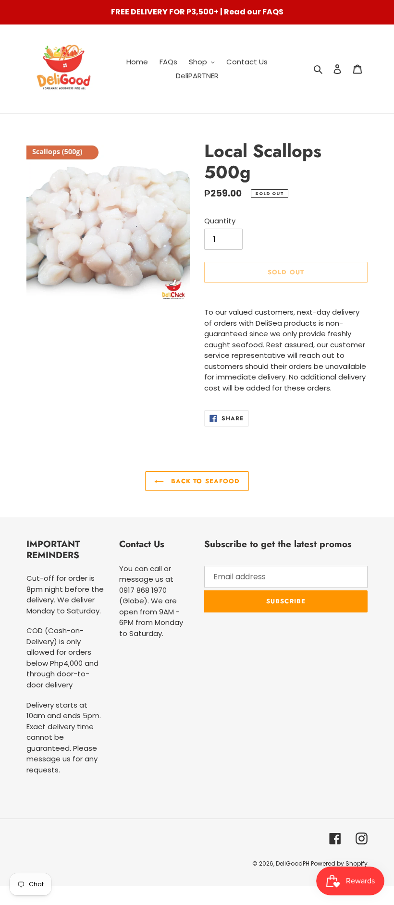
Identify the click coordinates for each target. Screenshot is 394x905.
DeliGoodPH (293, 863)
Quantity (219, 221)
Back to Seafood (204, 481)
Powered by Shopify (339, 863)
